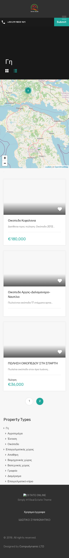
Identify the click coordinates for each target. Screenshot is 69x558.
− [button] (5, 163)
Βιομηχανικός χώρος (20, 460)
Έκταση (12, 438)
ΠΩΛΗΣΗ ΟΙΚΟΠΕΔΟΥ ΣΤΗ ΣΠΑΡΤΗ (33, 363)
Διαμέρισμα (14, 476)
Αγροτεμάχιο (15, 433)
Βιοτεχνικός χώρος (19, 465)
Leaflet (48, 166)
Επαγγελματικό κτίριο (20, 481)
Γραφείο (12, 470)
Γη (7, 428)
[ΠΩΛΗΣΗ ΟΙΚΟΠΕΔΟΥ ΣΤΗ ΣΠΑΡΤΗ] (41, 152)
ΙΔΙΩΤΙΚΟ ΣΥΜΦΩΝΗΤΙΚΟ (34, 519)
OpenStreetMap (61, 166)
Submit (61, 22)
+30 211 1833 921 (16, 22)
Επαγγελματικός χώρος (20, 449)
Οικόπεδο (13, 444)
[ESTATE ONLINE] (34, 12)
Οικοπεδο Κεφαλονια (22, 220)
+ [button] (5, 158)
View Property (34, 207)
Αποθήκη (13, 454)
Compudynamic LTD (31, 546)
